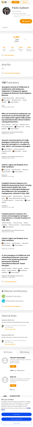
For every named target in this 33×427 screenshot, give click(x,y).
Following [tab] (24, 352)
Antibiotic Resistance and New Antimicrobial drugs (14, 337)
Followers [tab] (8, 352)
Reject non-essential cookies (16, 419)
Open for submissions (10, 329)
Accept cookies (16, 414)
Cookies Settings (16, 423)
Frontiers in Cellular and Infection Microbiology (15, 326)
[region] (16, 412)
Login (15, 2)
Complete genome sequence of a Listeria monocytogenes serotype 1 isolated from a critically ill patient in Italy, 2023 (16, 217)
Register (24, 2)
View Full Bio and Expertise (12, 73)
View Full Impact (9, 55)
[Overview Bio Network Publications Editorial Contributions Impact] (16, 27)
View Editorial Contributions (12, 306)
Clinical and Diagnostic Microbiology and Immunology (15, 322)
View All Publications (10, 281)
